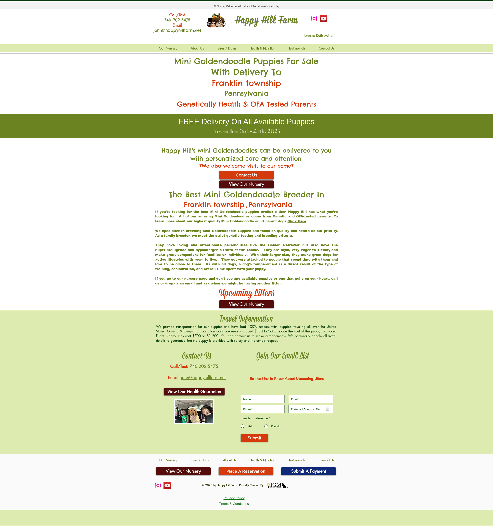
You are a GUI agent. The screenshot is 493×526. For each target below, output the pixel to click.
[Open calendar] (327, 409)
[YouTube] (323, 18)
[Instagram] (314, 18)
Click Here (297, 221)
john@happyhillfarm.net (203, 377)
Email (177, 25)
